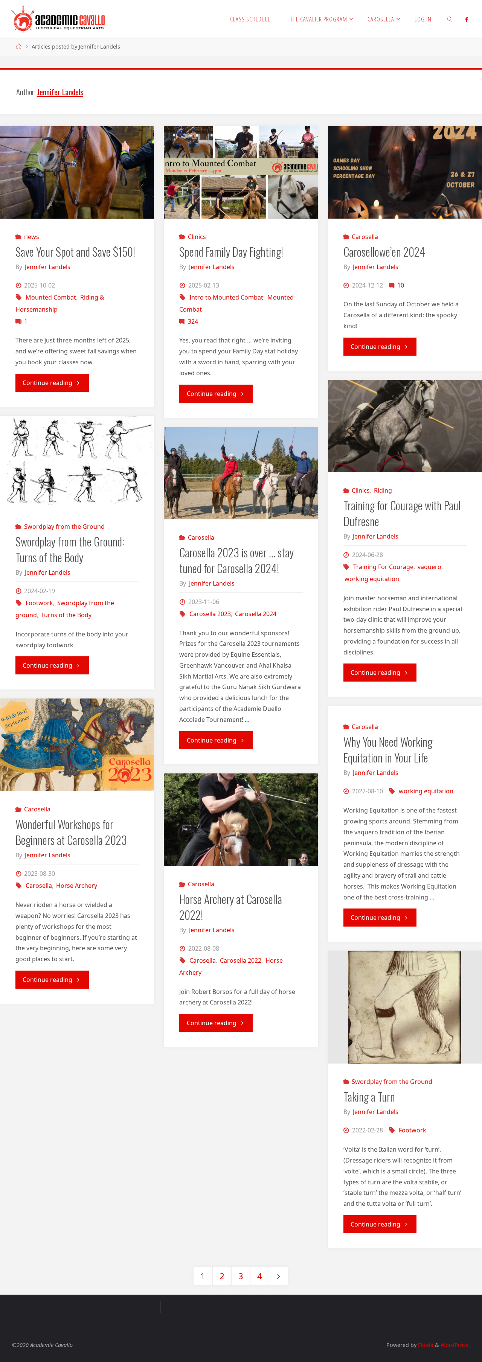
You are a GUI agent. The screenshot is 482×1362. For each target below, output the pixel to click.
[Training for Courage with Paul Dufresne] (405, 426)
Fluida (424, 1344)
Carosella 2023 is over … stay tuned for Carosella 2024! (236, 560)
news (31, 237)
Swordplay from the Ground (64, 526)
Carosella (365, 237)
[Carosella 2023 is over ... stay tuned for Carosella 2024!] (241, 473)
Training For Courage (383, 567)
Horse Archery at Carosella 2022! (230, 906)
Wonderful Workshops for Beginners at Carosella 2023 (71, 832)
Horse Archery (76, 885)
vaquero (429, 567)
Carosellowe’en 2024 (384, 251)
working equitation (372, 579)
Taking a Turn (369, 1096)
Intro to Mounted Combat (226, 297)
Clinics (197, 237)
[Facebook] (466, 19)
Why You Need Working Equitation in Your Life (387, 749)
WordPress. (455, 1344)
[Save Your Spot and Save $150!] (77, 172)
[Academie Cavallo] (58, 19)
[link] (450, 19)
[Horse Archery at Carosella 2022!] (241, 819)
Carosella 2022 (240, 960)
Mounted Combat (51, 297)
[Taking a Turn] (405, 1007)
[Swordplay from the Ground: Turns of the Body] (77, 462)
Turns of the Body (66, 615)
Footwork (39, 603)
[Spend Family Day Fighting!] (241, 172)
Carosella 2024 (255, 614)
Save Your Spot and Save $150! (75, 251)
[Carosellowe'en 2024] (405, 172)
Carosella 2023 (210, 614)
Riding (383, 490)
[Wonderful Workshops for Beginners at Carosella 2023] (77, 745)
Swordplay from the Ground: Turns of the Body (69, 549)
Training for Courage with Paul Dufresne (402, 513)
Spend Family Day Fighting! (231, 251)
